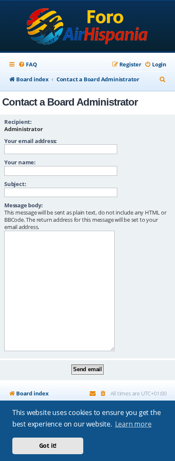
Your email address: (30, 141)
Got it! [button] (48, 445)
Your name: (20, 162)
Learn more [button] (133, 424)
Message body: (23, 205)
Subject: (15, 184)
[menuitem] (27, 64)
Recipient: (18, 122)
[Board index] (87, 26)
